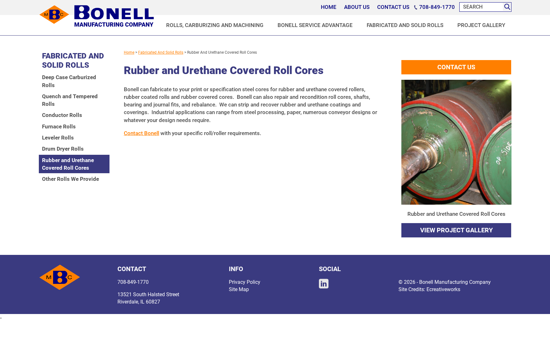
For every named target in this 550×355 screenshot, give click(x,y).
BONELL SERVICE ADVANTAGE (315, 25)
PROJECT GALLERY (481, 25)
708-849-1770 (436, 7)
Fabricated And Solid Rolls (160, 52)
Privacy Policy (244, 282)
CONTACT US (393, 7)
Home (129, 52)
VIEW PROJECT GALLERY (456, 230)
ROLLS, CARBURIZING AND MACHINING (215, 25)
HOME (328, 7)
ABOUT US (357, 7)
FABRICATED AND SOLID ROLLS (405, 25)
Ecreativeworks (443, 289)
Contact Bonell (141, 133)
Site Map (239, 289)
